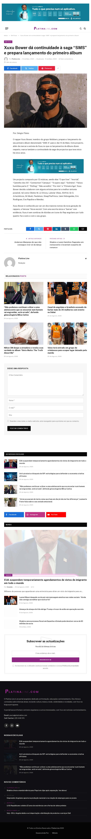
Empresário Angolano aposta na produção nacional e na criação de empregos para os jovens (42, 798)
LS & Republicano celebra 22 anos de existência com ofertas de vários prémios (36, 806)
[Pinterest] (6, 157)
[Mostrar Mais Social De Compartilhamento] (58, 68)
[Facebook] (6, 139)
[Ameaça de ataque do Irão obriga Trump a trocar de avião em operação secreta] (10, 612)
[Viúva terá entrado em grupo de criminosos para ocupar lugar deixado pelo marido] (67, 334)
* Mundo (8, 575)
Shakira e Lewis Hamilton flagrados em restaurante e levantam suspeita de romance (67, 244)
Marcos (9, 803)
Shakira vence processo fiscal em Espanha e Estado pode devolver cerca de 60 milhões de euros (51, 622)
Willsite (55, 833)
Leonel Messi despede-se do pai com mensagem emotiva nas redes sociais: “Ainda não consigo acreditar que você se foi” (52, 598)
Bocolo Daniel (12, 810)
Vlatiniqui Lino (12, 787)
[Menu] (6, 28)
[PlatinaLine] (45, 28)
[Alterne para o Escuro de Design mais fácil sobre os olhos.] (80, 28)
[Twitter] (6, 145)
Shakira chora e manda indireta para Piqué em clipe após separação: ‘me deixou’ (37, 790)
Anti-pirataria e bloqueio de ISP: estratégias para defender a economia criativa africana (51, 475)
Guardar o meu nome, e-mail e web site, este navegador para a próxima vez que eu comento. (44, 421)
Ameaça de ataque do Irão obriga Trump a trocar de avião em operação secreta (51, 609)
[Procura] (84, 28)
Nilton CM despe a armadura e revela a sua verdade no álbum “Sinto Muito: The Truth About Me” (23, 350)
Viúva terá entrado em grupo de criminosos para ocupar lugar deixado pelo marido (67, 350)
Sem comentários (67, 59)
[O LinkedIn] (6, 151)
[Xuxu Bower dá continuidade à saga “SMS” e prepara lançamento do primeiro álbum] (45, 101)
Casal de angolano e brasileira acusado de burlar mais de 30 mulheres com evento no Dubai (67, 310)
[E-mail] (6, 163)
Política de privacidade (71, 666)
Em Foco (8, 41)
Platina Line (16, 59)
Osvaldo (10, 587)
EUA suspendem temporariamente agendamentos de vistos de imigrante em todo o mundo (52, 462)
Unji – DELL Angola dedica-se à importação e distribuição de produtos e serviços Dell (39, 813)
